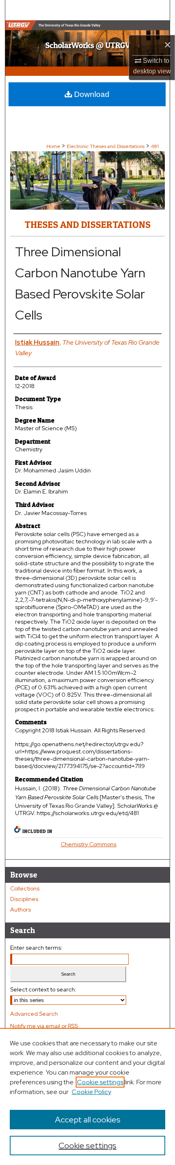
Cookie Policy (91, 1092)
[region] (87, 1096)
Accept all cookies (87, 1119)
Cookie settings (100, 1082)
